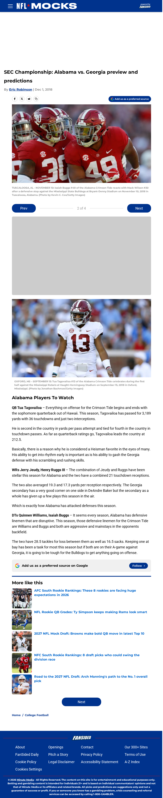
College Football (37, 715)
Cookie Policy (25, 762)
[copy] (36, 99)
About (20, 747)
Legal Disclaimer (61, 762)
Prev (23, 208)
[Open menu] (10, 6)
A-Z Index (132, 762)
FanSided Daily (27, 754)
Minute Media (25, 779)
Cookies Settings (28, 769)
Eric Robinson (20, 89)
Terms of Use (135, 754)
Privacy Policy (92, 754)
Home (16, 715)
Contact (87, 747)
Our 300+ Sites (136, 747)
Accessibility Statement (99, 762)
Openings (55, 747)
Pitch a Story (58, 754)
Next (139, 208)
